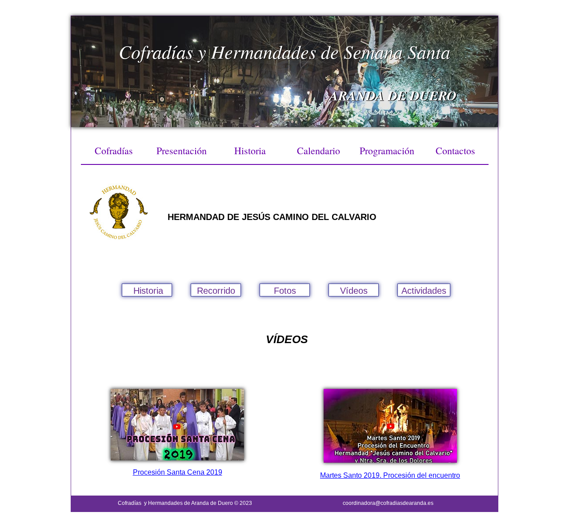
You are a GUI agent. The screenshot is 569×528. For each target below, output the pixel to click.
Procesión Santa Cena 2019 (177, 472)
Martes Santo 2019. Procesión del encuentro (390, 475)
